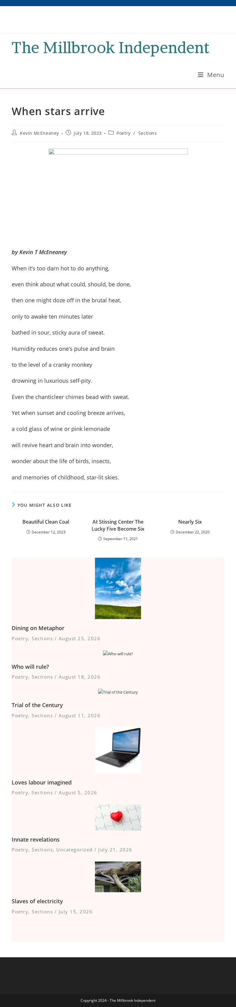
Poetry (123, 133)
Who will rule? (30, 666)
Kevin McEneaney (39, 133)
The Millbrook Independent (110, 47)
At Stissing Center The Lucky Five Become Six (118, 525)
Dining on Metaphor (38, 628)
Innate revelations (36, 839)
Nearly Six (190, 521)
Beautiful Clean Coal (45, 521)
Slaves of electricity (37, 901)
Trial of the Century (37, 705)
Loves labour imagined (42, 782)
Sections (147, 133)
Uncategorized (74, 849)
